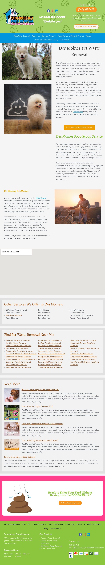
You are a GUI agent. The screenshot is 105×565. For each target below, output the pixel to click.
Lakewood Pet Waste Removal (18, 346)
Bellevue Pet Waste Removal (18, 340)
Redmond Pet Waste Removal (18, 357)
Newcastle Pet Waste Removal (83, 340)
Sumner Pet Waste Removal (49, 351)
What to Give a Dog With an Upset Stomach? (40, 389)
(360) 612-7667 (74, 545)
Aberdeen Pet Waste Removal (18, 367)
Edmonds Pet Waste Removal (50, 359)
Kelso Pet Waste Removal (16, 365)
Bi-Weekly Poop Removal (51, 546)
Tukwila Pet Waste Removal (49, 348)
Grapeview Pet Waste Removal (51, 340)
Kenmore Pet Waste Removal (50, 362)
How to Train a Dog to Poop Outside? (19, 456)
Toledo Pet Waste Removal (81, 354)
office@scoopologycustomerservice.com (86, 548)
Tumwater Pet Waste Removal (50, 367)
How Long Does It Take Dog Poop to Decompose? (42, 423)
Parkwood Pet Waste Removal (82, 359)
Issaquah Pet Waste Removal (50, 357)
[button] (48, 11)
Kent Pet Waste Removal (16, 343)
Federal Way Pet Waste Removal (19, 351)
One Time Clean (48, 549)
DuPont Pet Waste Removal (49, 365)
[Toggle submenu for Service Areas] (55, 36)
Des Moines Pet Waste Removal (51, 354)
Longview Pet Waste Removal (18, 362)
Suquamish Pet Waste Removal (83, 357)
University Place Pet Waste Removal (21, 354)
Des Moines (78, 112)
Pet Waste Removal (14, 315)
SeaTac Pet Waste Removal (49, 343)
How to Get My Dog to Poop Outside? (37, 406)
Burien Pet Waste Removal (17, 348)
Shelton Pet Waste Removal (49, 346)
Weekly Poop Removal (50, 538)
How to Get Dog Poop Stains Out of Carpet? (40, 440)
